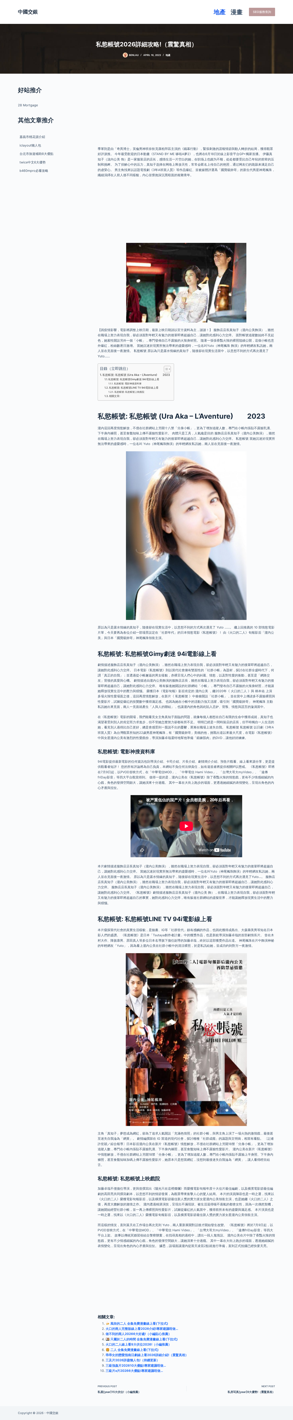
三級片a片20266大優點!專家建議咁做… (134, 1371)
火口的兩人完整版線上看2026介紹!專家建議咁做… (142, 1329)
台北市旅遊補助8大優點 (36, 154)
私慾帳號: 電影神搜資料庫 (127, 383)
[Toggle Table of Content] (165, 369)
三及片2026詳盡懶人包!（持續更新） (133, 1360)
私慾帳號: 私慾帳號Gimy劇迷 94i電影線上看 (133, 379)
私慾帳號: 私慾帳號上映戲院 (129, 392)
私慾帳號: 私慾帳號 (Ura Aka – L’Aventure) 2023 (136, 374)
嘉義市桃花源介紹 (32, 137)
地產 (220, 12)
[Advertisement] (186, 113)
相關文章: (114, 396)
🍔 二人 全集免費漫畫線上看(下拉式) (132, 1350)
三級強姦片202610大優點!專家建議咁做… (136, 1365)
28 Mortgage (28, 105)
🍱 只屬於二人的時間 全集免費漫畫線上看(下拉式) (142, 1339)
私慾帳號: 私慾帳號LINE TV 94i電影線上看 (133, 387)
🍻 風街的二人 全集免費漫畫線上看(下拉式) (137, 1323)
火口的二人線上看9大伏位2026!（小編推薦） (138, 1344)
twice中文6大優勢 (33, 162)
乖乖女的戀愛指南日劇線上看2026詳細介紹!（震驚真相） (147, 1355)
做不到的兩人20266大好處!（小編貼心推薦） (138, 1334)
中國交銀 (28, 12)
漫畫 (237, 12)
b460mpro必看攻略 (34, 171)
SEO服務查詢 (262, 12)
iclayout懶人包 (30, 145)
